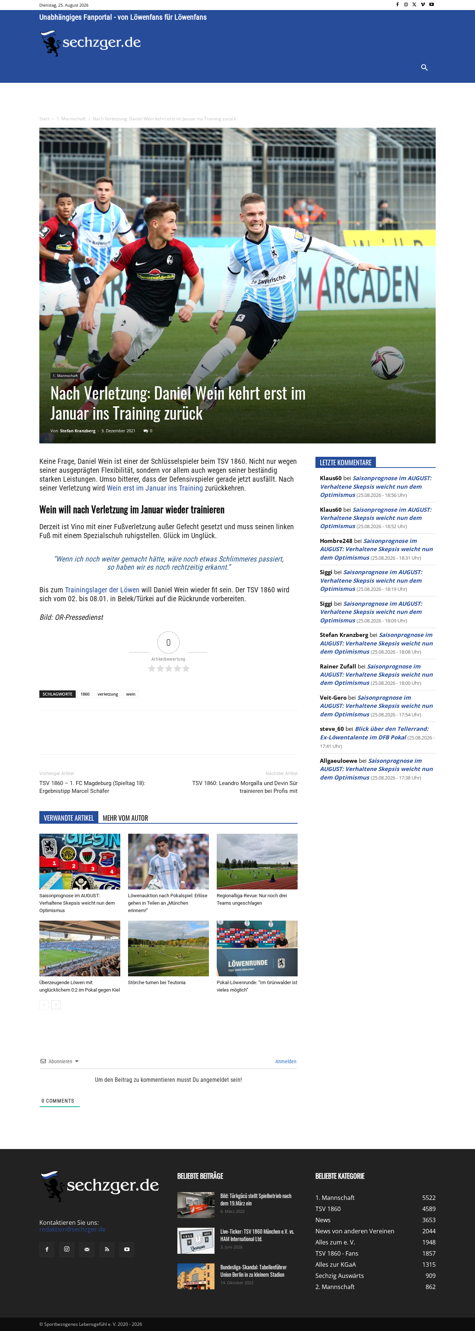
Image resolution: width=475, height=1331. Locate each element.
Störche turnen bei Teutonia (157, 982)
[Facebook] (397, 5)
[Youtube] (431, 5)
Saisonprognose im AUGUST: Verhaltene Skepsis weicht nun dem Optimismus (77, 903)
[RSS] (106, 1249)
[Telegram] (160, 739)
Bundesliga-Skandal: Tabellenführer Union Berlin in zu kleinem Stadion (253, 1270)
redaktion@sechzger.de (72, 1229)
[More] (178, 739)
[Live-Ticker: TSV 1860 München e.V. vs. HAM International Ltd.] (195, 1241)
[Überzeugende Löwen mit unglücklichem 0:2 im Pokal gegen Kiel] (79, 948)
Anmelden (285, 1061)
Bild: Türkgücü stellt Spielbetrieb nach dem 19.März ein (255, 1199)
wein (130, 694)
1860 (85, 694)
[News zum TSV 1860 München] (90, 43)
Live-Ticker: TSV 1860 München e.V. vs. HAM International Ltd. (257, 1235)
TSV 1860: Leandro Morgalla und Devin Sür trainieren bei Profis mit (245, 787)
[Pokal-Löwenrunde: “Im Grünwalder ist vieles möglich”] (257, 948)
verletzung (108, 694)
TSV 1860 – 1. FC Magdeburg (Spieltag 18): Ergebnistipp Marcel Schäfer (92, 787)
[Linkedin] (143, 739)
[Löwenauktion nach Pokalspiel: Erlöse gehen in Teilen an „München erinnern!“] (168, 861)
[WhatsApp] (126, 739)
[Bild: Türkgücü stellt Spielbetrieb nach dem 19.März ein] (195, 1205)
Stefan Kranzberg (77, 430)
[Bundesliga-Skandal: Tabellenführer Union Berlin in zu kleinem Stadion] (195, 1276)
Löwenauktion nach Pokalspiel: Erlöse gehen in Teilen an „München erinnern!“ (167, 903)
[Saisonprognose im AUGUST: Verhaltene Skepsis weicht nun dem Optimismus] (79, 861)
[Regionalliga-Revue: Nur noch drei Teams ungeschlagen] (257, 861)
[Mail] (86, 1249)
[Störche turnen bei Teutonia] (168, 948)
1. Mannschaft (71, 118)
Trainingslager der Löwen (102, 589)
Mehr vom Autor (125, 818)
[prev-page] (44, 1004)
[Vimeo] (423, 5)
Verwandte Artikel (69, 818)
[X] (414, 5)
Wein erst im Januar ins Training (155, 488)
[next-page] (55, 1004)
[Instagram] (406, 5)
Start (44, 118)
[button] (424, 68)
